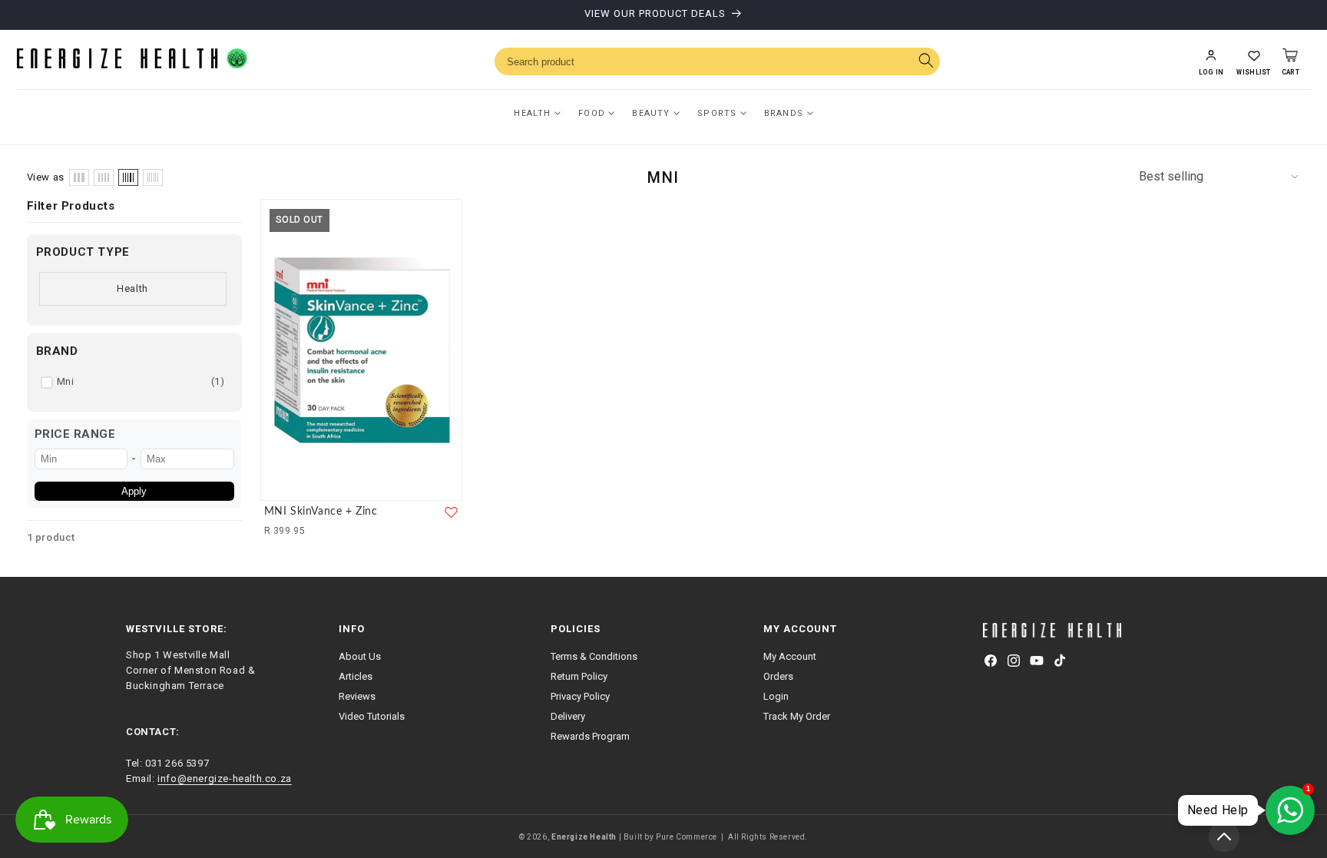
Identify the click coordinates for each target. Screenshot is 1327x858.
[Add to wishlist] (451, 512)
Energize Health (584, 837)
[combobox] (717, 61)
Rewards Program (590, 736)
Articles (355, 676)
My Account (789, 656)
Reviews (357, 696)
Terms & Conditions (594, 656)
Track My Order (796, 716)
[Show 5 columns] (128, 177)
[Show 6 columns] (153, 177)
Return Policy (579, 676)
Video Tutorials (372, 716)
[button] (1253, 61)
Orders (778, 676)
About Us (360, 656)
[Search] (926, 62)
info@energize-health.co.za (224, 778)
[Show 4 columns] (104, 177)
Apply (134, 491)
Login (776, 696)
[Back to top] (1224, 836)
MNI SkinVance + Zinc (321, 511)
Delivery (568, 716)
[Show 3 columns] (79, 177)
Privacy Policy (580, 696)
